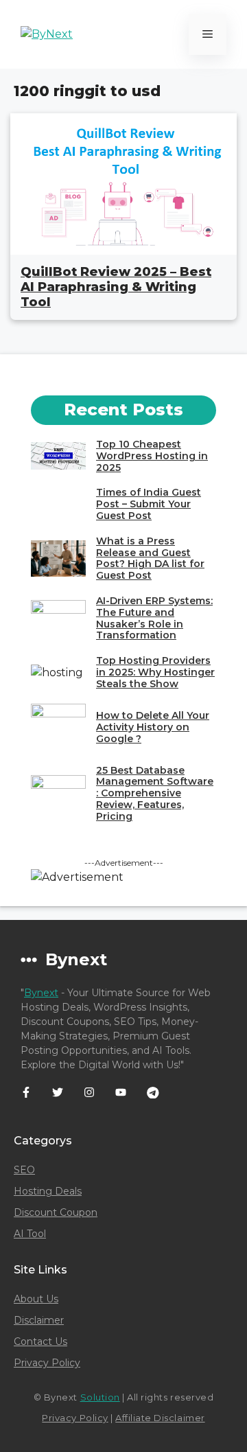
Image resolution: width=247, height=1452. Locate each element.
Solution (100, 1397)
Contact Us (40, 1341)
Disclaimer (39, 1320)
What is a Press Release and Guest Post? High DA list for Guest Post (150, 558)
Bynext (41, 993)
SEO (24, 1170)
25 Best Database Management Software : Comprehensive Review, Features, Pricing (154, 793)
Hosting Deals (48, 1191)
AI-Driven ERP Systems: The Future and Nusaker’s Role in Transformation (154, 618)
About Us (36, 1299)
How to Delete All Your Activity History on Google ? (152, 727)
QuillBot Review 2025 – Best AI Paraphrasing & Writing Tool (116, 286)
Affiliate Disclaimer (159, 1417)
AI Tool (30, 1234)
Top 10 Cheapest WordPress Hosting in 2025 (152, 456)
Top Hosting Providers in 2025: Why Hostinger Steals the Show (155, 672)
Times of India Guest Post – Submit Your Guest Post (148, 504)
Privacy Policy (47, 1363)
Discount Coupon (55, 1212)
